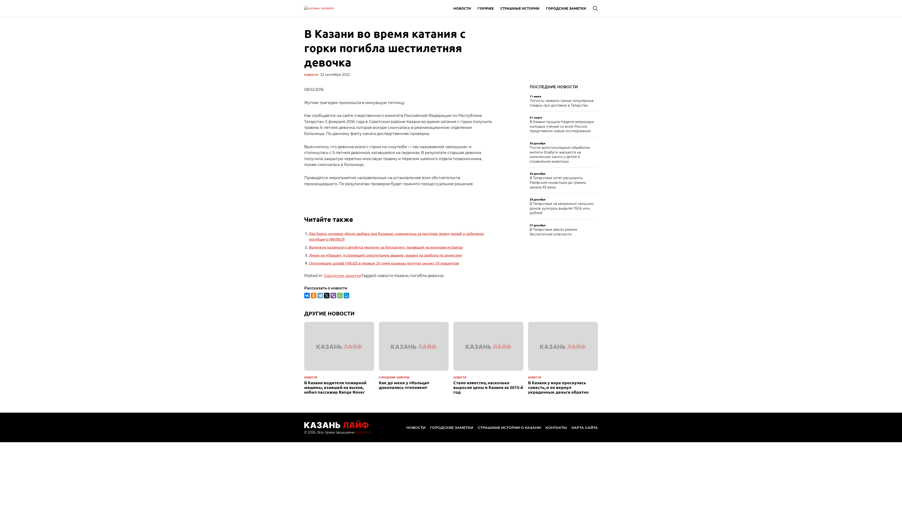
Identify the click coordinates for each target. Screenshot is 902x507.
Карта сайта (585, 427)
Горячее (486, 8)
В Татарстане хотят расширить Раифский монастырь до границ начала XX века (558, 182)
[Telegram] (320, 295)
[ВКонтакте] (307, 295)
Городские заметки (566, 8)
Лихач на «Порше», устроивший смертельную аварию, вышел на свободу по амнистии (385, 255)
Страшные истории (519, 8)
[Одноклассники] (313, 295)
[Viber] (333, 295)
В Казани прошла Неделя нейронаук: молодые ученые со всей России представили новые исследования (562, 126)
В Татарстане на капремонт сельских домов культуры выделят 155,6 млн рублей (562, 208)
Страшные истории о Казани (509, 427)
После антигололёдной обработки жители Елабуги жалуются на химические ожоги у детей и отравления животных (560, 155)
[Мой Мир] (346, 295)
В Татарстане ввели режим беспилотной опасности (553, 231)
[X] (327, 295)
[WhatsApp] (340, 295)
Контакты (556, 427)
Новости (462, 8)
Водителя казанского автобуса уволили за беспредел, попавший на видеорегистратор (386, 247)
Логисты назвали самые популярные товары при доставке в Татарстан (562, 103)
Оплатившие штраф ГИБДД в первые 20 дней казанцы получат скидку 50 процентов (384, 263)
